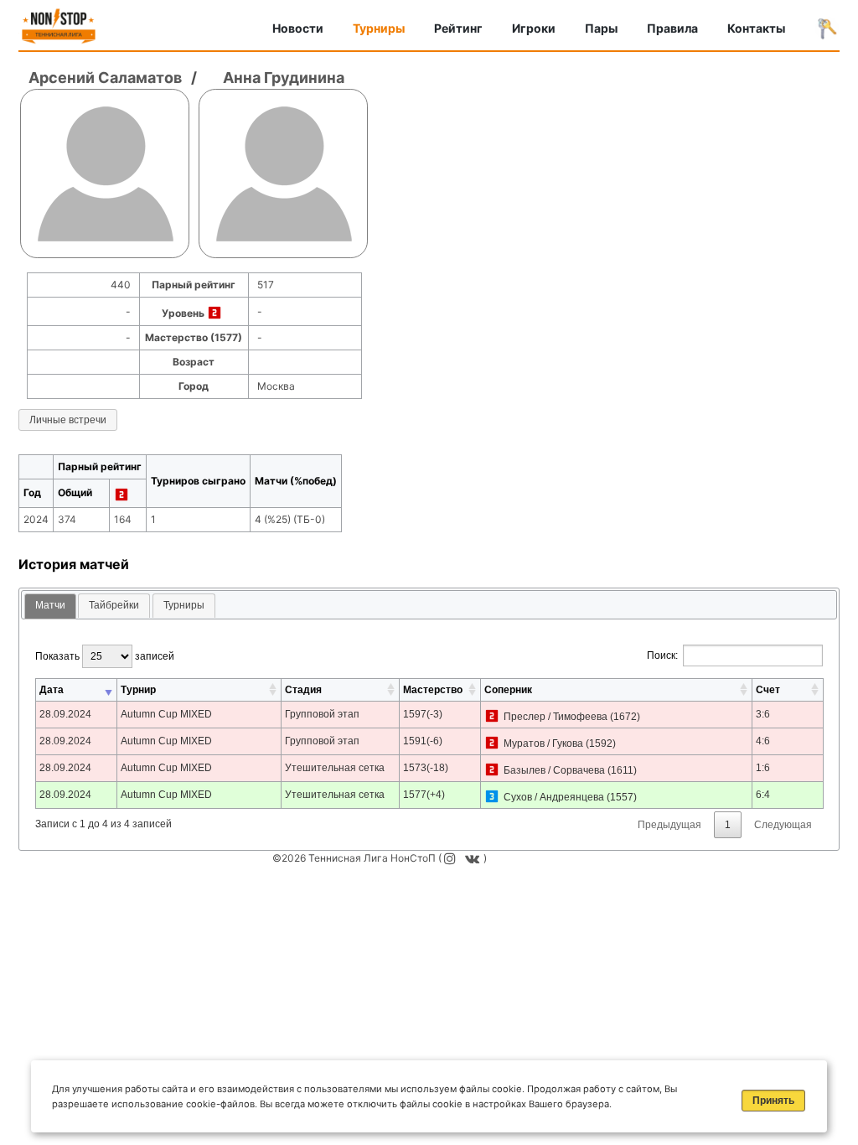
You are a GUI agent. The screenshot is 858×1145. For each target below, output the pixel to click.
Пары (601, 28)
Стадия (303, 690)
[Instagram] (452, 858)
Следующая (783, 825)
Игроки (534, 28)
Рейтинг (458, 28)
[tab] (50, 606)
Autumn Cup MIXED (166, 714)
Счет (768, 690)
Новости (297, 28)
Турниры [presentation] (183, 605)
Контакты (756, 28)
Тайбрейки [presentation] (114, 605)
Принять (773, 1100)
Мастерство (433, 690)
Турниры (379, 28)
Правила (672, 28)
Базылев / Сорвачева (554, 770)
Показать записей (104, 656)
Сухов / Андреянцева (554, 797)
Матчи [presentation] (50, 605)
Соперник (508, 690)
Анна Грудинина (283, 77)
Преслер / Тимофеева (555, 717)
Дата (51, 690)
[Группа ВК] (474, 858)
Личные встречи (67, 420)
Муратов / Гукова (543, 743)
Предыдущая (669, 825)
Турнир (138, 690)
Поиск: (662, 655)
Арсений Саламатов (105, 77)
